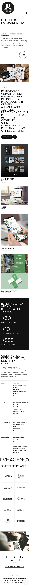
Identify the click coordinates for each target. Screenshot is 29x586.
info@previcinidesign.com (14, 566)
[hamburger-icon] (26, 13)
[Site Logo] (8, 8)
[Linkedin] (17, 575)
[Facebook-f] (12, 575)
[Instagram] (14, 575)
